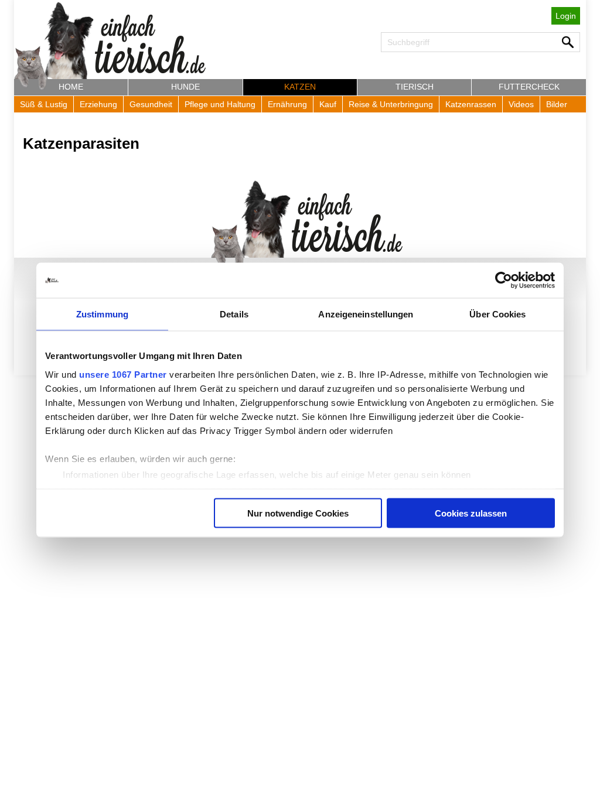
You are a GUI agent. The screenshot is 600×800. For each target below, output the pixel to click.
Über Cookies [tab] (497, 314)
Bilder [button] (556, 104)
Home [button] (71, 86)
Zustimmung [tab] (102, 314)
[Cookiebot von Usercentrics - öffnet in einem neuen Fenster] (503, 280)
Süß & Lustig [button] (43, 104)
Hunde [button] (185, 86)
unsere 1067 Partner (123, 374)
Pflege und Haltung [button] (220, 104)
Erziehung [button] (98, 104)
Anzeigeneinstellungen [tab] (365, 314)
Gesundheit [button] (150, 104)
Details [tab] (234, 314)
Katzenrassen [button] (470, 104)
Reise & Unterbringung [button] (391, 104)
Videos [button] (521, 104)
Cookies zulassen (471, 513)
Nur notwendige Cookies (298, 513)
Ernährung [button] (287, 104)
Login (565, 15)
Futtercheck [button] (529, 86)
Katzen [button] (300, 86)
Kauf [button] (327, 104)
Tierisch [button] (415, 86)
